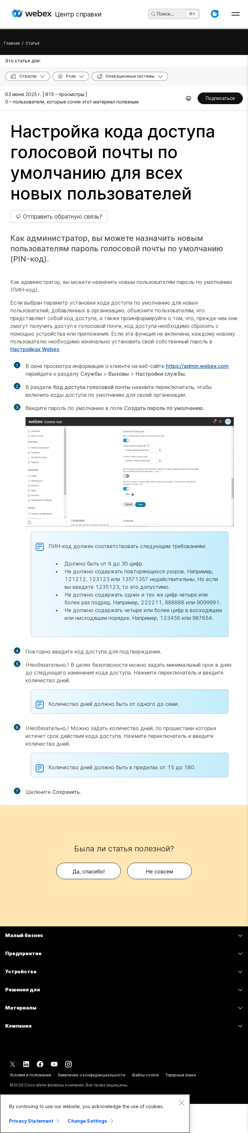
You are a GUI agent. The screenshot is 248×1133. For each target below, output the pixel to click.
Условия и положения (30, 1075)
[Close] (181, 1102)
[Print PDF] (188, 98)
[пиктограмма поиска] (153, 14)
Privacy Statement (31, 1121)
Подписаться (220, 98)
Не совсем (159, 871)
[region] (95, 1113)
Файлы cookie (145, 1075)
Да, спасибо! (89, 871)
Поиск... (165, 13)
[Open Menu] (236, 13)
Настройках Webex (34, 349)
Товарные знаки (180, 1075)
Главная (12, 43)
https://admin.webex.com (197, 366)
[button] (214, 13)
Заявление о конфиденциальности (91, 1075)
